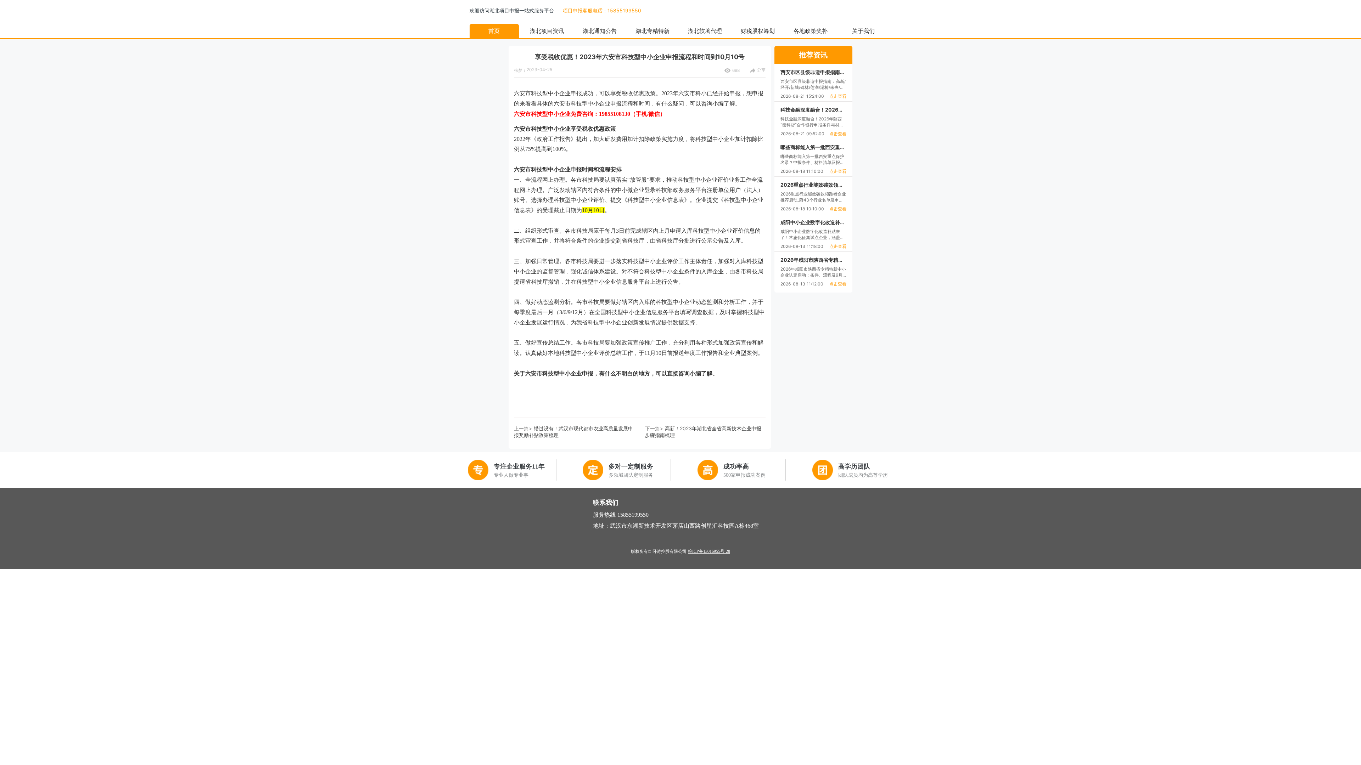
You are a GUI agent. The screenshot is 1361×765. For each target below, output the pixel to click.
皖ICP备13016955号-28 (709, 551)
